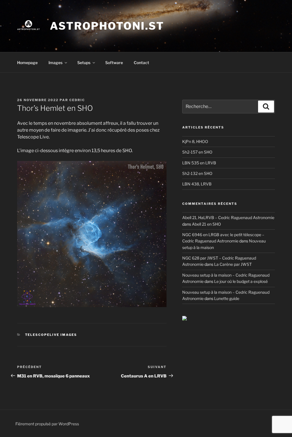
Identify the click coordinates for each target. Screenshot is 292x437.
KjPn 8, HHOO (195, 141)
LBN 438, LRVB (197, 183)
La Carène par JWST (233, 264)
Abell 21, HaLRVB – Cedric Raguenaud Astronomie (228, 217)
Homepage (27, 62)
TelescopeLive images (51, 335)
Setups (83, 62)
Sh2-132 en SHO (197, 173)
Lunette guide (226, 298)
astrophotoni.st (107, 26)
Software (114, 62)
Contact (141, 62)
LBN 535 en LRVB (199, 162)
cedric (77, 100)
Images (55, 62)
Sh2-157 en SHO (197, 152)
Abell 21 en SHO (206, 224)
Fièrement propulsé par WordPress (47, 423)
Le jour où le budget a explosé (241, 281)
